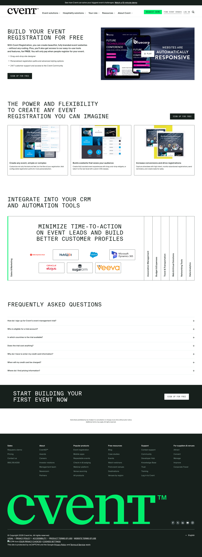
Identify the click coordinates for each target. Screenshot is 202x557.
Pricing (10, 454)
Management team (47, 467)
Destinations (113, 471)
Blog (110, 449)
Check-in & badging (82, 462)
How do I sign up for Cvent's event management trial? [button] (31, 320)
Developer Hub (148, 458)
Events (111, 458)
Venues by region (115, 475)
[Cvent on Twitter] (178, 523)
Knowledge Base (148, 462)
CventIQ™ (43, 449)
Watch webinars (115, 462)
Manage (177, 458)
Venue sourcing (80, 471)
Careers (43, 458)
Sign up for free (19, 76)
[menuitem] (51, 13)
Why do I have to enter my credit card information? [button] (30, 354)
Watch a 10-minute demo (126, 2)
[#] (80, 268)
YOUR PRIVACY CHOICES (30, 541)
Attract (176, 449)
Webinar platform (81, 467)
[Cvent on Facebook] (173, 523)
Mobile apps (78, 454)
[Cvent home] (23, 11)
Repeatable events (81, 458)
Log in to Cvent (148, 475)
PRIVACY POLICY (23, 538)
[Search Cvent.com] (193, 12)
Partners (43, 475)
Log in (187, 12)
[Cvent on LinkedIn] (183, 523)
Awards (42, 454)
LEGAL (10, 538)
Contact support (148, 449)
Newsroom (44, 471)
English (191, 535)
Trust (143, 467)
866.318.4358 (13, 462)
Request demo (153, 12)
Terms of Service (77, 544)
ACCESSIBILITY (40, 538)
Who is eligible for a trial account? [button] (22, 329)
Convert (177, 454)
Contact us (12, 458)
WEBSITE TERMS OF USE (85, 538)
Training (144, 471)
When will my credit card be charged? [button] (24, 362)
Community (146, 454)
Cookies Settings (52, 541)
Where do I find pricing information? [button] (23, 370)
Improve (177, 462)
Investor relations (46, 462)
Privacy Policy (60, 544)
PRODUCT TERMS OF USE (60, 538)
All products (78, 475)
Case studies (113, 454)
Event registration (81, 449)
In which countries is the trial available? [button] (25, 337)
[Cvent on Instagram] (193, 523)
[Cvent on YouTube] (188, 523)
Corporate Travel (181, 467)
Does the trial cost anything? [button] (20, 345)
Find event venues (173, 12)
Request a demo (14, 449)
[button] (147, 53)
